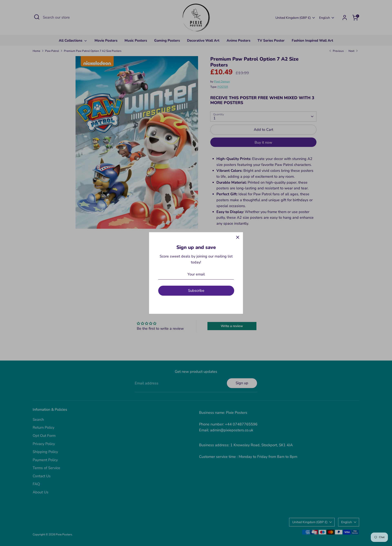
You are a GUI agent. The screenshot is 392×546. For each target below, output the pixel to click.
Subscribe (196, 290)
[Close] (237, 237)
